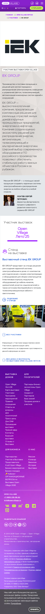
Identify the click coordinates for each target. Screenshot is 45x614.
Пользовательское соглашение (15, 570)
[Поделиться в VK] (6, 525)
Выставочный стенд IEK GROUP (21, 259)
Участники (13, 18)
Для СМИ (9, 421)
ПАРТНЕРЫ (21, 8)
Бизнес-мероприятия (14, 468)
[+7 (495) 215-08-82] (32, 3)
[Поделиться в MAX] (20, 525)
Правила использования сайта (23, 567)
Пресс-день (10, 419)
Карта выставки (12, 390)
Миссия (31, 457)
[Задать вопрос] (37, 3)
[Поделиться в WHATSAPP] (11, 525)
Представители (12, 462)
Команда (32, 459)
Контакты (9, 433)
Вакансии (32, 462)
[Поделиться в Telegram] (15, 525)
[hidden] (22, 316)
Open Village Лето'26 (24, 15)
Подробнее (16, 603)
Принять (34, 609)
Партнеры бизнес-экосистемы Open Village (32, 387)
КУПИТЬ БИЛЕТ (36, 8)
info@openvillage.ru (12, 500)
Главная (9, 15)
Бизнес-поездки (12, 471)
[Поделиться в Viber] (24, 525)
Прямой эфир (11, 430)
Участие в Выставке (14, 459)
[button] (42, 3)
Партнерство (11, 457)
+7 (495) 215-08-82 (12, 497)
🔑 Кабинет (10, 474)
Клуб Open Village (13, 465)
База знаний (29, 399)
